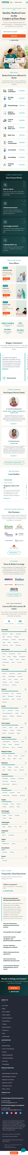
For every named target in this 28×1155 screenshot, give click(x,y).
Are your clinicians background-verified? (10, 946)
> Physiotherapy (5, 1045)
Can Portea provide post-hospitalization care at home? (11, 967)
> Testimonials (5, 1036)
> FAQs (3, 1033)
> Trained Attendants (7, 1058)
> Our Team (4, 1005)
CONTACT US (5, 1092)
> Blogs (3, 1008)
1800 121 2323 (14, 40)
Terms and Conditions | (15, 1134)
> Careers (4, 1024)
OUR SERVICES (6, 1040)
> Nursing (3, 1052)
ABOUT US (4, 1000)
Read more (5, 369)
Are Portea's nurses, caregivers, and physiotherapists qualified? (12, 938)
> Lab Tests (4, 1061)
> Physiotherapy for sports (8, 1076)
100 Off (5, 267)
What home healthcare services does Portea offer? (11, 899)
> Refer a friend (5, 1089)
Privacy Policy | (5, 1134)
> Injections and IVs (6, 1083)
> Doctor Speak (5, 1012)
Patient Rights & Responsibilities (10, 1136)
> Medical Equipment (7, 1055)
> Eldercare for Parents (7, 1079)
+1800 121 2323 (18, 2)
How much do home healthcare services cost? (11, 960)
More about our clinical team (13, 462)
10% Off (5, 285)
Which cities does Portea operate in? (11, 953)
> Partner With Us (6, 1027)
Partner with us (13, 552)
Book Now (14, 36)
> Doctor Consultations (7, 1049)
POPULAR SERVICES (7, 1068)
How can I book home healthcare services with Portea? (11, 925)
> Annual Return (5, 1021)
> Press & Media (5, 1015)
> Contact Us (5, 1030)
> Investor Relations (6, 1018)
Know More (13, 423)
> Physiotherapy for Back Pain (9, 1073)
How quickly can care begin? (12, 932)
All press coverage (13, 595)
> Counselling (5, 1064)
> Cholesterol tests (6, 1086)
